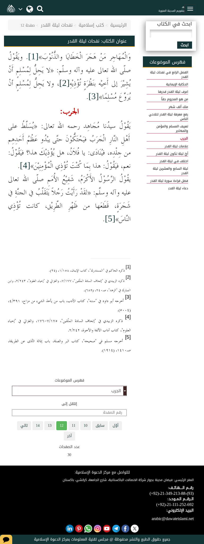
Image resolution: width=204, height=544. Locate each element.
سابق (100, 425)
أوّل (115, 425)
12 (61, 425)
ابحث (185, 45)
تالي (24, 425)
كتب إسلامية (91, 25)
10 (85, 425)
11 (73, 425)
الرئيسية (118, 25)
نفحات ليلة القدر (57, 25)
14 (38, 425)
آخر (69, 436)
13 (50, 425)
